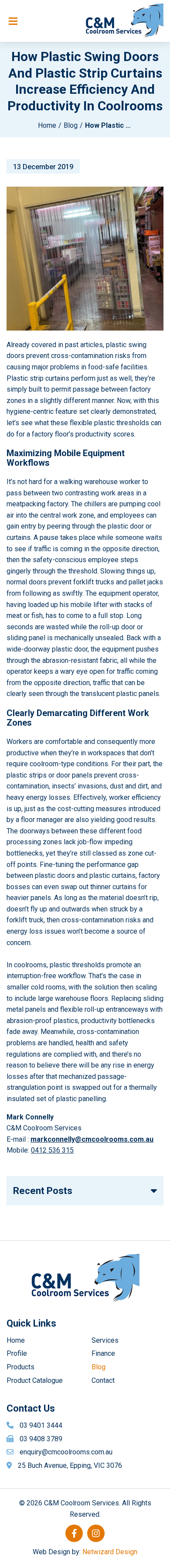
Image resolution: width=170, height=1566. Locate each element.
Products (20, 1367)
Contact (103, 1380)
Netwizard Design (109, 1552)
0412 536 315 (52, 1150)
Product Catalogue (35, 1380)
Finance (103, 1353)
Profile (17, 1353)
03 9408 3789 (41, 1439)
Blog (71, 125)
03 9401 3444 (41, 1425)
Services (105, 1340)
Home (47, 125)
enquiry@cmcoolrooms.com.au (66, 1452)
